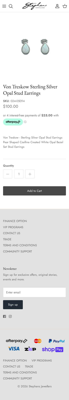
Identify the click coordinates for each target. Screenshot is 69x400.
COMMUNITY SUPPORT (17, 251)
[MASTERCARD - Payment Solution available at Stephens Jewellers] (37, 343)
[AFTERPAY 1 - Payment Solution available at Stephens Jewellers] (16, 343)
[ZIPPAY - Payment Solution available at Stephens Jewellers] (29, 350)
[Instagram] (10, 316)
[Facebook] (4, 316)
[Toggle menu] (4, 6)
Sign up (13, 304)
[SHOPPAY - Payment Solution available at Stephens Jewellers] (51, 350)
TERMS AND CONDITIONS (20, 245)
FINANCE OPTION (15, 221)
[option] (34, 47)
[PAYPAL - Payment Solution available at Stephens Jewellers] (55, 343)
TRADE (7, 239)
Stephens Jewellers (40, 386)
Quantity (8, 166)
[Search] (12, 6)
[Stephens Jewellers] (34, 6)
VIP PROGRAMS (13, 227)
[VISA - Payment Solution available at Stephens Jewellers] (13, 350)
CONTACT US (11, 233)
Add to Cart (34, 191)
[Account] (56, 6)
